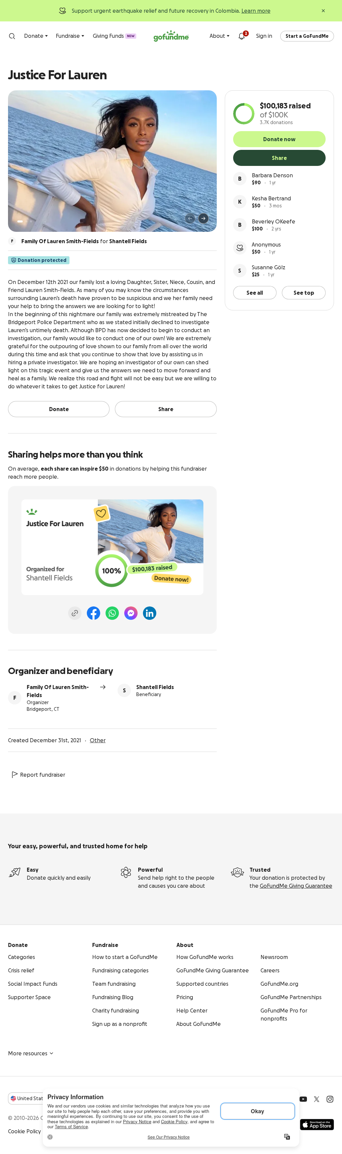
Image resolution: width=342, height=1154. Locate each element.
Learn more (256, 11)
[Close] (323, 10)
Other (98, 740)
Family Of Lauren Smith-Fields (58, 691)
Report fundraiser (42, 775)
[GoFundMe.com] (171, 36)
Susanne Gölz (268, 267)
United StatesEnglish (42, 1098)
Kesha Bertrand (271, 198)
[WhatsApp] (112, 613)
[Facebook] (93, 613)
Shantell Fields (155, 687)
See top (304, 293)
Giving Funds (114, 36)
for (84, 241)
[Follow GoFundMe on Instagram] (330, 1099)
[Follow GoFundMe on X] (316, 1099)
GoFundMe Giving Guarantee (296, 886)
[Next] (203, 218)
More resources (27, 1053)
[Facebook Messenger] (131, 613)
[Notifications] (241, 36)
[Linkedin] (149, 613)
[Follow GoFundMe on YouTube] (303, 1099)
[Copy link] (74, 613)
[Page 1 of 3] (20, 221)
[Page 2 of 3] (26, 221)
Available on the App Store (317, 1124)
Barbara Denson (272, 175)
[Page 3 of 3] (31, 221)
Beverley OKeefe (273, 221)
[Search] (12, 36)
